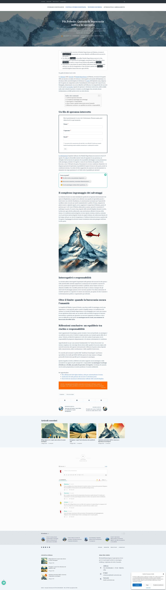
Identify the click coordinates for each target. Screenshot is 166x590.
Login (106, 466)
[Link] (79, 475)
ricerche (71, 77)
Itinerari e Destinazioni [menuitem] (55, 7)
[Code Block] (77, 475)
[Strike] (70, 475)
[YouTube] (49, 547)
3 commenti (107, 443)
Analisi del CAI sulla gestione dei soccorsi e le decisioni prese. (79, 376)
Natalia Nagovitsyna (81, 77)
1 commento (79, 443)
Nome (66, 124)
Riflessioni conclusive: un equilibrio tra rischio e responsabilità (83, 105)
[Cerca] (124, 1)
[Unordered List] (74, 475)
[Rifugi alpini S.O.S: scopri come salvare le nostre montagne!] (54, 430)
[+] (82, 474)
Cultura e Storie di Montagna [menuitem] (76, 7)
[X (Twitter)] (77, 400)
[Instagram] (45, 547)
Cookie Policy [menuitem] (63, 1)
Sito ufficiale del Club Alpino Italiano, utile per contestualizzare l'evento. (82, 374)
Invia (65, 148)
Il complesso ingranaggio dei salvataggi (77, 99)
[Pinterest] (89, 400)
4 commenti (83, 37)
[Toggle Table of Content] (98, 96)
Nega (147, 585)
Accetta (137, 585)
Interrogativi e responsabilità (74, 101)
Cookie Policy (148, 587)
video (66, 158)
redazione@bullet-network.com (112, 575)
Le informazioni (63, 156)
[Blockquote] (75, 475)
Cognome (67, 130)
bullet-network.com (108, 580)
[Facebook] (65, 400)
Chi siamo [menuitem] (43, 1)
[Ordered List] (72, 475)
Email (65, 137)
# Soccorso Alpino (70, 394)
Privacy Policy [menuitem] (56, 1)
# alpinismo (61, 394)
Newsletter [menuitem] (49, 1)
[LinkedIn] (101, 400)
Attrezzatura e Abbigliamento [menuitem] (114, 7)
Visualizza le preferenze (158, 585)
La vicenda (70, 87)
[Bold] (65, 475)
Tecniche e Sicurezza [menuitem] (95, 7)
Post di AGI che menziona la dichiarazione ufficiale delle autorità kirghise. (83, 378)
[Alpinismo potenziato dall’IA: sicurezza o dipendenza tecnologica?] (111, 430)
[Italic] (66, 475)
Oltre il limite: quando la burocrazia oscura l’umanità (80, 103)
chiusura (62, 77)
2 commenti (50, 443)
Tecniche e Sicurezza (99, 35)
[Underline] (68, 475)
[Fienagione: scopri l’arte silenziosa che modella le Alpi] (83, 430)
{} (80, 474)
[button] (163, 574)
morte (88, 81)
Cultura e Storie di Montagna (87, 35)
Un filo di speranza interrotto (74, 97)
